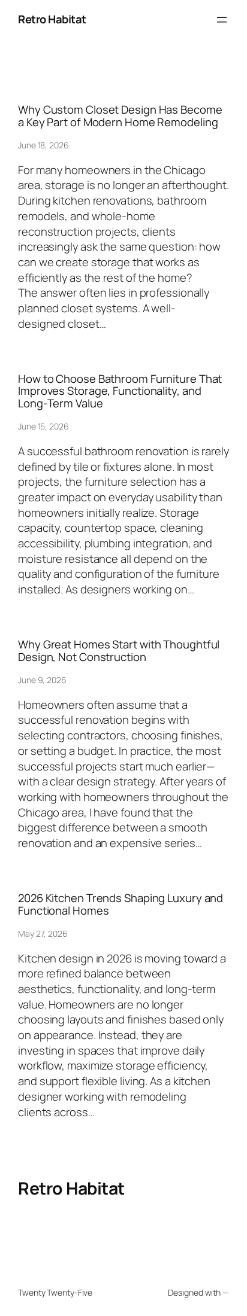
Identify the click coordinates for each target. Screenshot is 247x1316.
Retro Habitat (52, 19)
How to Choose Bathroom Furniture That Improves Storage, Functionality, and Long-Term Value (120, 391)
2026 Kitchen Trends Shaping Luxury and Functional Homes (120, 904)
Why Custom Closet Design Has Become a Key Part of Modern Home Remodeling (120, 115)
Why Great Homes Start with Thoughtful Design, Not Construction (118, 650)
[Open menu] (222, 20)
